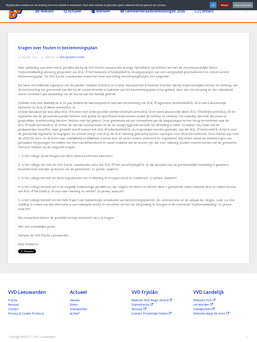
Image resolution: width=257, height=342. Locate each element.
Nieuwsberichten (72, 57)
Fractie (12, 300)
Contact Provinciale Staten (150, 313)
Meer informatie (242, 5)
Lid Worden (201, 304)
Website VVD (202, 300)
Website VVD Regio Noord (150, 300)
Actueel (74, 11)
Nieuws (47, 11)
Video (74, 304)
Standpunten (78, 309)
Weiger (224, 5)
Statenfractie (141, 304)
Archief (74, 313)
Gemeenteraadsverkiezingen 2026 (154, 11)
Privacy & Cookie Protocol (26, 313)
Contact (206, 11)
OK (213, 5)
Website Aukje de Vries (209, 313)
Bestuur (13, 304)
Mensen (102, 11)
